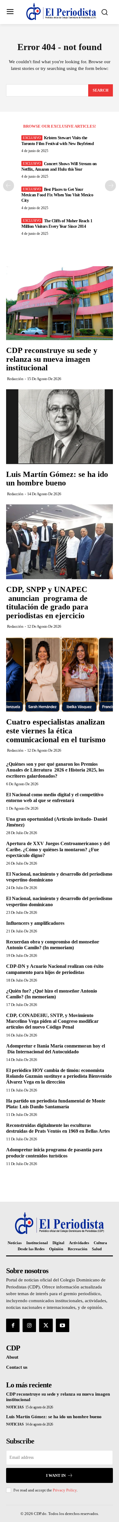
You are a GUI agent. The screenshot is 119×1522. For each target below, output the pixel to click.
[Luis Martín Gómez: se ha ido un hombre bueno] (59, 426)
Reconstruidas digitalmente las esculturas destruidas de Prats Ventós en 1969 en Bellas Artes (58, 1128)
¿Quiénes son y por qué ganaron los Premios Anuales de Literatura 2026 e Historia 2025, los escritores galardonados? (55, 769)
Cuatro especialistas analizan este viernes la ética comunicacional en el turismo (56, 730)
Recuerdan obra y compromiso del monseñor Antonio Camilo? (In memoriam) (52, 944)
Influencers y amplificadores (35, 923)
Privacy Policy (65, 1490)
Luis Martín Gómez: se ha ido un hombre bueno (57, 479)
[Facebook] (13, 1325)
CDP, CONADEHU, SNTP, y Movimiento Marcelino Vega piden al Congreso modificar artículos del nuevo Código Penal (52, 1021)
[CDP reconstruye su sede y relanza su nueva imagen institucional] (59, 302)
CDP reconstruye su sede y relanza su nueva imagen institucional (51, 359)
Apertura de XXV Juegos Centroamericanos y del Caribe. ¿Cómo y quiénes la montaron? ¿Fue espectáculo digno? (58, 849)
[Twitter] (45, 1325)
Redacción (15, 378)
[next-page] (110, 185)
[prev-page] (8, 185)
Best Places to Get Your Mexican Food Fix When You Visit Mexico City (57, 195)
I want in (56, 1475)
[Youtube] (62, 1325)
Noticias (14, 1407)
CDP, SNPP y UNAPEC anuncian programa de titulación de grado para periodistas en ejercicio (47, 602)
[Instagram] (29, 1325)
